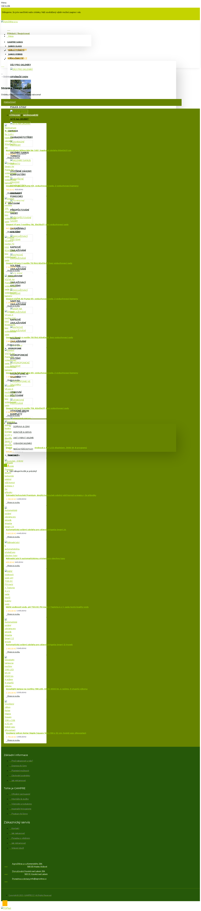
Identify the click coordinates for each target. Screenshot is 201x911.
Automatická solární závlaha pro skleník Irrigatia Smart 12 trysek (39, 644)
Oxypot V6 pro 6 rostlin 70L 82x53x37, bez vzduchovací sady (37, 408)
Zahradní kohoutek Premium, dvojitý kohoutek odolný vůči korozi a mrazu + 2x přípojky (51, 495)
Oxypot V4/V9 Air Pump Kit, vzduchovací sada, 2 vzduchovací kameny (42, 373)
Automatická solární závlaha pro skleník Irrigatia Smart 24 (36, 529)
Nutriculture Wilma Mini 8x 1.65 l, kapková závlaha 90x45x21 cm (38, 150)
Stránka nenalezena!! (12, 76)
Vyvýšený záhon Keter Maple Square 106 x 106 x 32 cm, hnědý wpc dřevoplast (46, 733)
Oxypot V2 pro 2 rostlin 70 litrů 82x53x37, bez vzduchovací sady (39, 263)
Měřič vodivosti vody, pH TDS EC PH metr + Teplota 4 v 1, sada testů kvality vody (47, 607)
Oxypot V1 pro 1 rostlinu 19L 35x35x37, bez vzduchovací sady (37, 224)
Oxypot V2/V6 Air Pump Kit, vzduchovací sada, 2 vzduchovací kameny (42, 299)
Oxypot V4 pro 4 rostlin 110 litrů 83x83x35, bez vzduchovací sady (39, 337)
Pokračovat (10, 102)
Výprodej (14, 115)
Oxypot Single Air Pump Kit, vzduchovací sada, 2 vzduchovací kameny (42, 186)
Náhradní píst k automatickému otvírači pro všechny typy (35, 558)
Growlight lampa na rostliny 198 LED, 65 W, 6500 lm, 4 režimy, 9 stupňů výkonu (47, 689)
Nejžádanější (30, 115)
